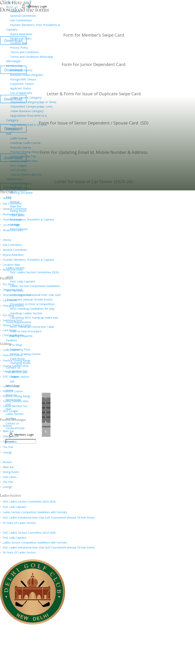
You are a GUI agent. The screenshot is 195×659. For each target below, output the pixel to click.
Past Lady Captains (14, 507)
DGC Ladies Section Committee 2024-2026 (29, 501)
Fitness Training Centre (17, 295)
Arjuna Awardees (13, 214)
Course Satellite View (15, 366)
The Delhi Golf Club (61, 628)
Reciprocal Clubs (13, 230)
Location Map (11, 225)
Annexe (7, 425)
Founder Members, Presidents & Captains (28, 219)
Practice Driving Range (16, 360)
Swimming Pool (12, 289)
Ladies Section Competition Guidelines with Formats (35, 512)
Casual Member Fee (15, 371)
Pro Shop (8, 284)
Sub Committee (12, 203)
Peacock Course (13, 355)
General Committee (15, 209)
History (7, 198)
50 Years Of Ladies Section (19, 523)
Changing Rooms (13, 305)
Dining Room (11, 436)
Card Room (10, 300)
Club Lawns (10, 441)
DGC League (10, 376)
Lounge (7, 452)
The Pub (8, 447)
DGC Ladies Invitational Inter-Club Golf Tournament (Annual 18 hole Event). (49, 517)
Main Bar (8, 431)
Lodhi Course (11, 350)
